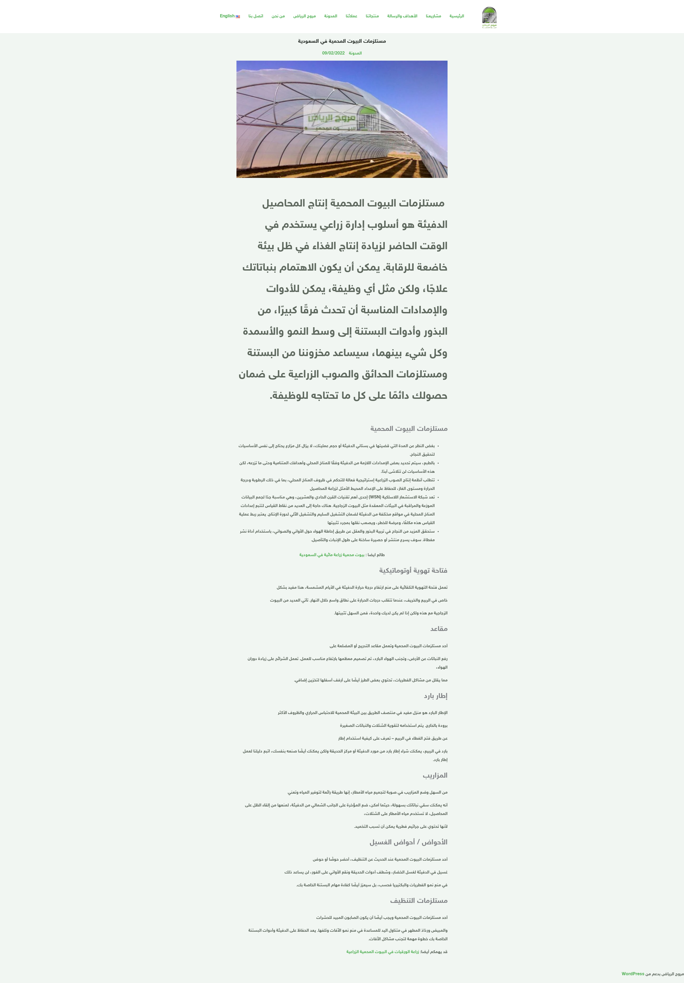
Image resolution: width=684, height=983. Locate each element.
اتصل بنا (255, 16)
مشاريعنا (433, 16)
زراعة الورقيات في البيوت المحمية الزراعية (383, 952)
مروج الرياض (304, 16)
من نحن (278, 16)
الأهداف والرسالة (402, 16)
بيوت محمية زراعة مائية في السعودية (332, 555)
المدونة (330, 16)
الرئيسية (457, 16)
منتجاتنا (372, 16)
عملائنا (351, 16)
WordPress (633, 974)
